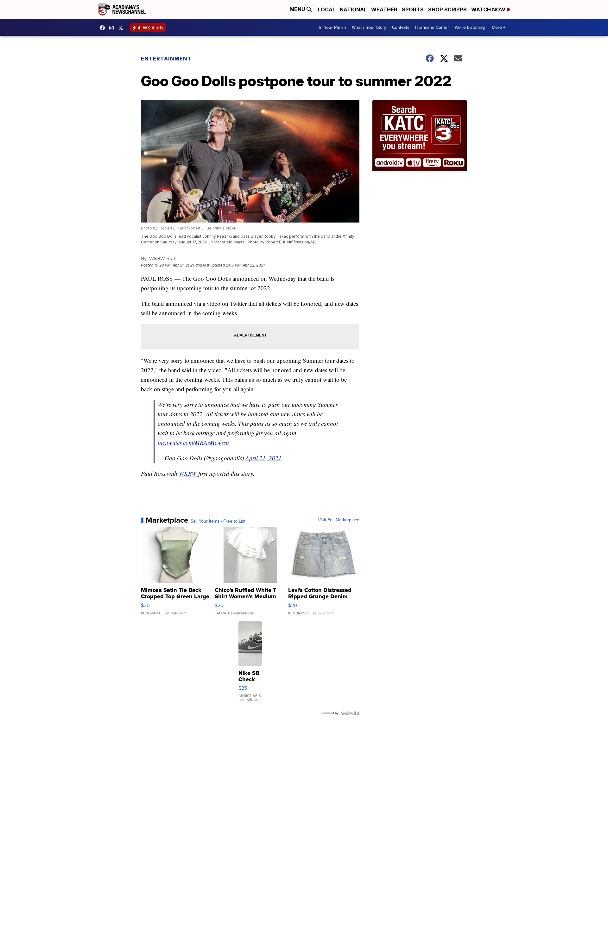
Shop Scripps (447, 9)
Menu (298, 9)
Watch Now (489, 9)
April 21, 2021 (263, 458)
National (353, 9)
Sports (413, 9)
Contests (400, 27)
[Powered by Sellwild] (350, 713)
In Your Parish (332, 27)
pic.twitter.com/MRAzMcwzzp (193, 442)
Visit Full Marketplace (338, 520)
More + (498, 27)
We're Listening (470, 27)
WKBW (188, 473)
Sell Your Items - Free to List (218, 521)
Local (326, 9)
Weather (384, 9)
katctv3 (104, 27)
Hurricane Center (432, 27)
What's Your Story (369, 27)
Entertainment (166, 58)
